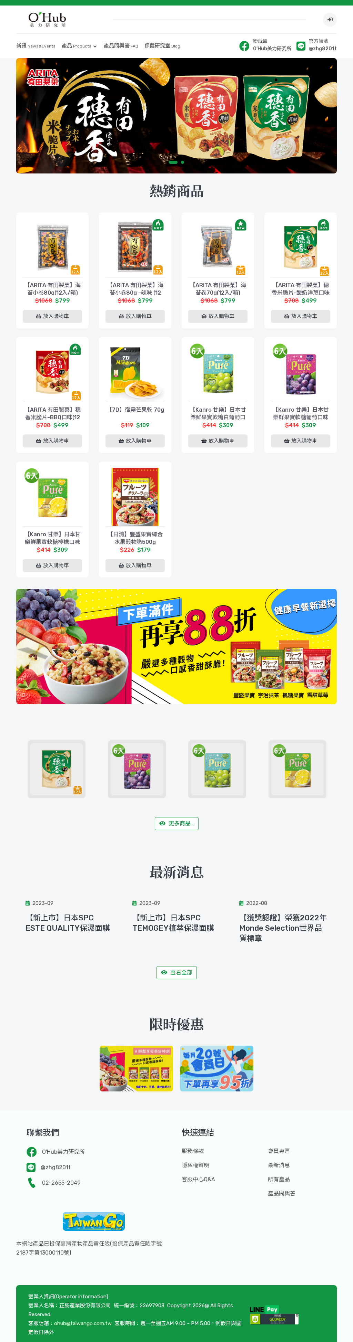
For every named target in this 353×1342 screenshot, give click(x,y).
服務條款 (193, 1151)
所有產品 (279, 1179)
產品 (76, 46)
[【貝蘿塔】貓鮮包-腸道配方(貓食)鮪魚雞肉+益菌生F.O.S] (144, 769)
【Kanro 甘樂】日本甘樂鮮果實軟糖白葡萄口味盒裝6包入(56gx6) (218, 417)
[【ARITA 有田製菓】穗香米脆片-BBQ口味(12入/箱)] (52, 372)
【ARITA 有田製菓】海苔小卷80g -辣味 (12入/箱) (135, 293)
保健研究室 (162, 46)
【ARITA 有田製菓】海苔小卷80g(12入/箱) (52, 289)
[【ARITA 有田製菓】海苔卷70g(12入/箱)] (218, 247)
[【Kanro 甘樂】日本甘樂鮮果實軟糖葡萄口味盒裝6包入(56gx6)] (300, 372)
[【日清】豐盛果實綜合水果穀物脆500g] (135, 496)
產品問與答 (121, 46)
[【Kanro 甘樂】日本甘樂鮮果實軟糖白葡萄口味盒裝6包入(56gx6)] (218, 372)
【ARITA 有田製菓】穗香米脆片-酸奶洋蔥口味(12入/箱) (301, 293)
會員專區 (279, 1151)
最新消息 (279, 1165)
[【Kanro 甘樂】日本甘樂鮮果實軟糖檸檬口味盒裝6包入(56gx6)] (52, 496)
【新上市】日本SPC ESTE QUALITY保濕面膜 (68, 923)
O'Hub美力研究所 (63, 1152)
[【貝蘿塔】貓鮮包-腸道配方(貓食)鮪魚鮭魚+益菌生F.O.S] (64, 769)
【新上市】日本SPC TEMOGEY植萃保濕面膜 (173, 923)
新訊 (36, 46)
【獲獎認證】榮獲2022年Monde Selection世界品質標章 (283, 928)
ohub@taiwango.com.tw (83, 1323)
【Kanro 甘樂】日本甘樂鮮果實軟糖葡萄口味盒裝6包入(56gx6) (301, 417)
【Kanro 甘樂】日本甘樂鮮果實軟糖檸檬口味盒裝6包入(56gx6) (52, 542)
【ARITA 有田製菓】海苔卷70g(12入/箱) (218, 289)
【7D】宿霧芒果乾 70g (135, 409)
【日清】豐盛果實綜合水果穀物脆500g (135, 538)
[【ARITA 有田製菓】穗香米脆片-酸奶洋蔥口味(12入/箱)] (300, 247)
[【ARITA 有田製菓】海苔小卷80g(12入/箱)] (52, 247)
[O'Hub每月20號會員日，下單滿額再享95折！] (216, 1068)
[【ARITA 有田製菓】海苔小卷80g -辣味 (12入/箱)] (135, 247)
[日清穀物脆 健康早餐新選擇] (136, 1068)
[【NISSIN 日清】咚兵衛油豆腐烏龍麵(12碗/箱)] (305, 769)
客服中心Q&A (198, 1179)
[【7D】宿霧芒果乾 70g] (135, 372)
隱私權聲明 (195, 1165)
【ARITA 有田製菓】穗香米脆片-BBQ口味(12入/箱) (52, 417)
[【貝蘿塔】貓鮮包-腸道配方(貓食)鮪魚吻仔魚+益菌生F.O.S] (224, 769)
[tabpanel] (176, 115)
